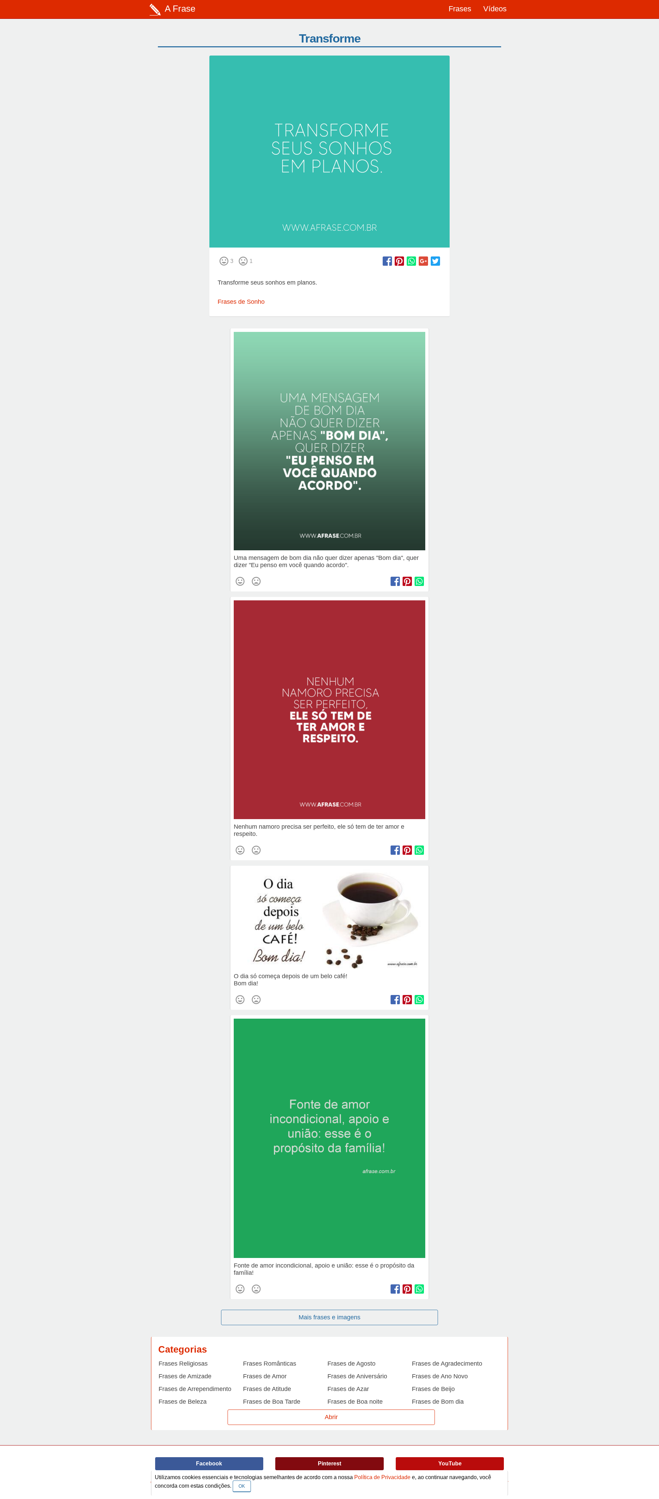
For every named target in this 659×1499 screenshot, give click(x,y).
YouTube (450, 1463)
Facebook (209, 1463)
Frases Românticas (269, 1363)
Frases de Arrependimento (195, 1389)
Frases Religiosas (183, 1363)
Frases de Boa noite (355, 1401)
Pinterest (329, 1463)
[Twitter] (435, 261)
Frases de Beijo (433, 1389)
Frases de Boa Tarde (271, 1401)
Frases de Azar (348, 1389)
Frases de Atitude (267, 1389)
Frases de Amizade (185, 1376)
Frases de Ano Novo (440, 1376)
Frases (460, 8)
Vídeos (495, 8)
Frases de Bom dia (438, 1401)
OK (242, 1486)
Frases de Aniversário (357, 1376)
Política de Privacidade (382, 1477)
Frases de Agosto (351, 1363)
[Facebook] (387, 261)
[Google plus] (423, 261)
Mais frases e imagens (329, 1317)
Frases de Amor (265, 1376)
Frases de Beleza (183, 1401)
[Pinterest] (399, 261)
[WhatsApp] (411, 261)
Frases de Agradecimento (447, 1363)
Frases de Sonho (241, 301)
